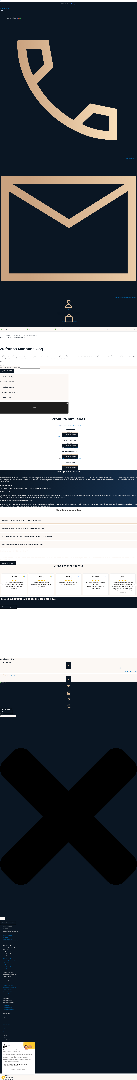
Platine (5, 1021)
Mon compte (7, 926)
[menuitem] (7, 329)
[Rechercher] (2, 918)
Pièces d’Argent (7, 976)
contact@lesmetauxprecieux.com (125, 297)
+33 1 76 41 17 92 (131, 671)
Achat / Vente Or (7, 945)
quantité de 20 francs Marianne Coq (10, 367)
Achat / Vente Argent (8, 972)
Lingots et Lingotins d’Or (9, 947)
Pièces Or (17, 335)
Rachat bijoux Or (7, 953)
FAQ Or (5, 955)
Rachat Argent (6, 980)
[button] (68, 4)
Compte (68, 309)
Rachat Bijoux (6, 998)
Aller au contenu (4, 1)
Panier (5, 928)
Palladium (5, 1019)
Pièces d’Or (6, 949)
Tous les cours (6, 1013)
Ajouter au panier (7, 371)
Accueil (8, 335)
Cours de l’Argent (7, 978)
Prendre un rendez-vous (11, 932)
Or (3, 1015)
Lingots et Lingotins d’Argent (10, 974)
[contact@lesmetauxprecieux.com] (68, 295)
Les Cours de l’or (7, 951)
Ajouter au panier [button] (70, 435)
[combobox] (8, 716)
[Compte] (68, 307)
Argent (5, 1017)
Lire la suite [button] (123, 592)
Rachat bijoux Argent (8, 1002)
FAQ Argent (6, 982)
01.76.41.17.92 (5, 8)
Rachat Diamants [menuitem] (85, 329)
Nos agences (7, 930)
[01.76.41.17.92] (68, 156)
